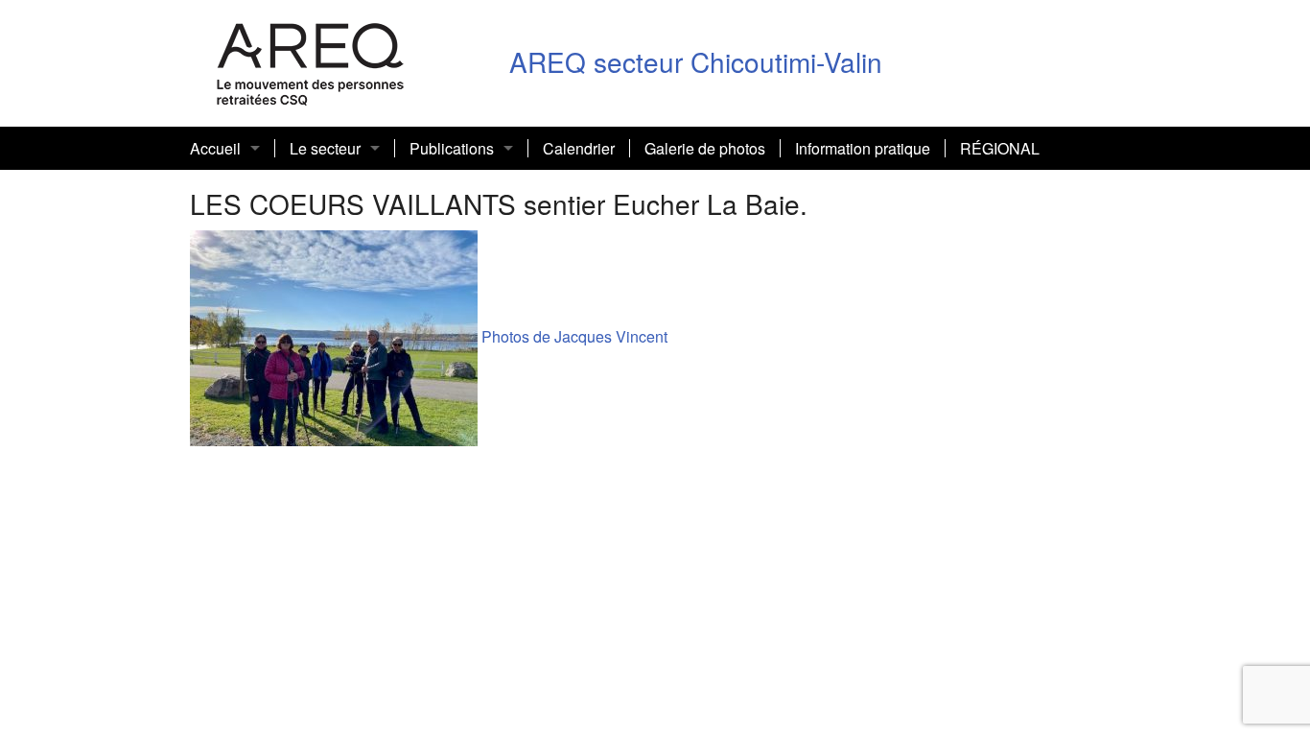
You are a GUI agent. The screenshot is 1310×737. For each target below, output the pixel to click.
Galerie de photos (704, 148)
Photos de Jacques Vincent (572, 336)
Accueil (215, 148)
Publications (451, 148)
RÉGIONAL (1000, 148)
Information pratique (862, 148)
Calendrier (579, 148)
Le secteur (325, 148)
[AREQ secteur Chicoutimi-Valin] (311, 61)
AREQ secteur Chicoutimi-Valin (695, 61)
